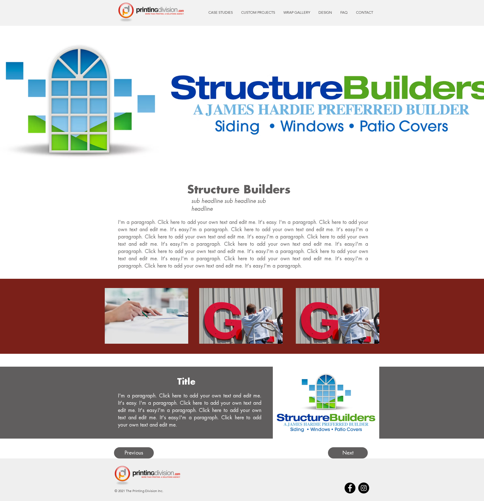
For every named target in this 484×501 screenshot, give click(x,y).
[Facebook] (350, 488)
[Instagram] (363, 488)
